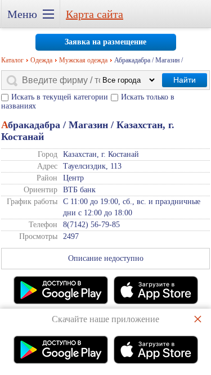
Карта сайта (94, 14)
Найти (184, 79)
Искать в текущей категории (59, 97)
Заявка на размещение (105, 42)
